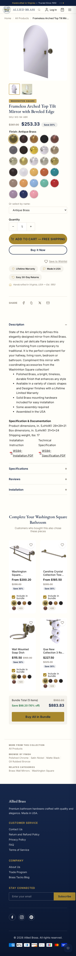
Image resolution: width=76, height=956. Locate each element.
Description (16, 324)
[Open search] (39, 9)
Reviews (14, 479)
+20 (52, 608)
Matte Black (53, 757)
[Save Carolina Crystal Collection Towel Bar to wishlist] (62, 545)
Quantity (14, 219)
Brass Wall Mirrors (19, 770)
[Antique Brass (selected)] (14, 603)
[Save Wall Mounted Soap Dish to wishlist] (31, 622)
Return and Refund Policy (24, 834)
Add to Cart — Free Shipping (40, 239)
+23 (21, 608)
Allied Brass (17, 801)
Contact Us (15, 829)
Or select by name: (19, 203)
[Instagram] (21, 917)
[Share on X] (40, 303)
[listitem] (14, 89)
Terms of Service (19, 849)
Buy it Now (38, 250)
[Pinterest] (31, 917)
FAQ (11, 844)
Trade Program (18, 872)
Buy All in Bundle (37, 717)
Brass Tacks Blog (19, 877)
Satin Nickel (37, 757)
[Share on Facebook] (23, 303)
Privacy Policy (17, 839)
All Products (22, 18)
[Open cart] (62, 9)
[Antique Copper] (14, 608)
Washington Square (23, 101)
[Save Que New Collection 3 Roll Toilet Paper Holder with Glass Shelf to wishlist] (62, 622)
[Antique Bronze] (19, 603)
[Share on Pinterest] (31, 303)
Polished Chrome (19, 757)
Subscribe (64, 896)
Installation (16, 489)
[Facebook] (12, 917)
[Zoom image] (38, 52)
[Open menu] (69, 9)
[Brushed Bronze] (24, 603)
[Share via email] (48, 303)
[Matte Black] (29, 603)
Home (7, 18)
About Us (14, 866)
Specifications (18, 468)
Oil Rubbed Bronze (19, 761)
